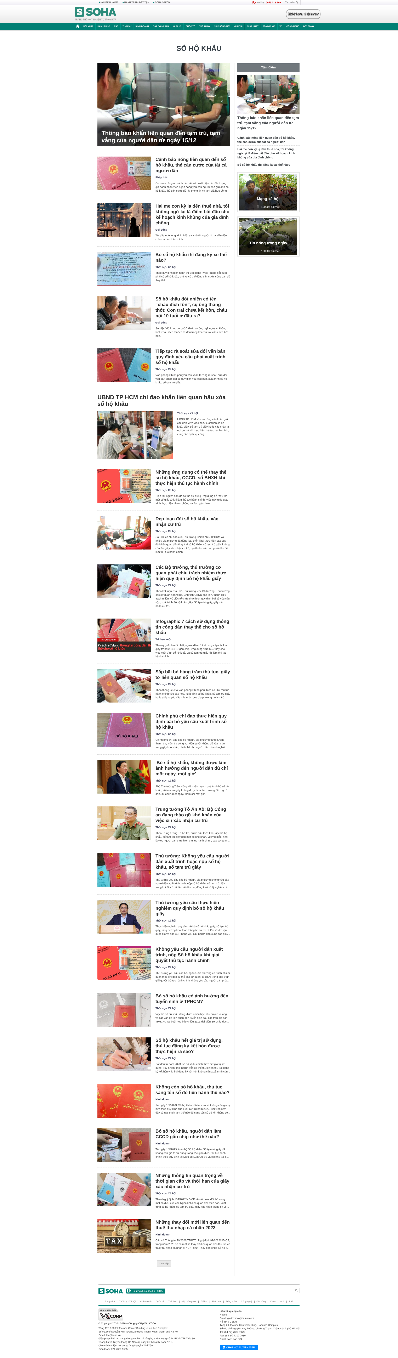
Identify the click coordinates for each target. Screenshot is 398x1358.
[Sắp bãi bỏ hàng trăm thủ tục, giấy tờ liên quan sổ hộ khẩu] (124, 686)
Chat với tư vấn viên (240, 1347)
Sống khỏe (269, 26)
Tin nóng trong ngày (268, 243)
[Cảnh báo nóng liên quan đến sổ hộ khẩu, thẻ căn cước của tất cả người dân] (124, 173)
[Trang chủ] (95, 14)
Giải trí (238, 26)
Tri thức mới (163, 639)
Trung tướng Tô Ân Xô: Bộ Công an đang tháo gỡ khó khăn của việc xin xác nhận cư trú (190, 815)
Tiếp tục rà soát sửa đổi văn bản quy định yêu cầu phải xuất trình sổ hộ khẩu (190, 357)
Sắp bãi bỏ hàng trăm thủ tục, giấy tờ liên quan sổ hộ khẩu (192, 674)
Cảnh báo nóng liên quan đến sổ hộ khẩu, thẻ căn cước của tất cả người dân (191, 165)
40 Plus (177, 26)
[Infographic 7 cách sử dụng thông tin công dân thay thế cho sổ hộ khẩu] (124, 635)
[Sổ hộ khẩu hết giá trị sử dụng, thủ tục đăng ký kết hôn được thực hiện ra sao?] (124, 1054)
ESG (116, 26)
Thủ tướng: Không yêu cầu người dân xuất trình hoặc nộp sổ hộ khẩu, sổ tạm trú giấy (192, 861)
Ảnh (282, 1302)
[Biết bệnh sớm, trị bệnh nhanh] (303, 14)
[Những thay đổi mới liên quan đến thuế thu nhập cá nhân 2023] (124, 1236)
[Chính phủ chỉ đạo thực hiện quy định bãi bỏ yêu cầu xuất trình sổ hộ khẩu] (124, 730)
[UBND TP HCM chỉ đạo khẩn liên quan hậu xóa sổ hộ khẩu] (135, 435)
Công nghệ (292, 26)
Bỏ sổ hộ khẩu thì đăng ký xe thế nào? (191, 257)
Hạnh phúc (103, 26)
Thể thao (204, 26)
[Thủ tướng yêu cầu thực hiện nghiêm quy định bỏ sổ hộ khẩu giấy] (124, 917)
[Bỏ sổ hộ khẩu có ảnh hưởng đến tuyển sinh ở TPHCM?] (124, 1010)
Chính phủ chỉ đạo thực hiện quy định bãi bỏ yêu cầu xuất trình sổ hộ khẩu (191, 721)
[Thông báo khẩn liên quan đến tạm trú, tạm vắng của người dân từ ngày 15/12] (163, 104)
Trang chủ (110, 1302)
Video (273, 1302)
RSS (291, 1302)
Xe (280, 26)
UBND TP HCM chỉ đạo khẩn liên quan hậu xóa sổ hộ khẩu (161, 400)
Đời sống (308, 26)
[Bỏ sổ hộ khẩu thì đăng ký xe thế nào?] (124, 269)
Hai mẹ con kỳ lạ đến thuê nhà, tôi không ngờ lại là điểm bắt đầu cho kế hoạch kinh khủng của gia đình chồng (192, 214)
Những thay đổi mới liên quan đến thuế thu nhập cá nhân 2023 (192, 1224)
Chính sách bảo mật (231, 1339)
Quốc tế (190, 26)
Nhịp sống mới (222, 26)
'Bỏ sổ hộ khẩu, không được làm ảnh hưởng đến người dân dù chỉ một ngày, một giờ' (191, 768)
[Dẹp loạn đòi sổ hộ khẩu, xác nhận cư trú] (124, 533)
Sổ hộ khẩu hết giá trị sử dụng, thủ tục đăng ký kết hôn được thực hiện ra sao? (189, 1046)
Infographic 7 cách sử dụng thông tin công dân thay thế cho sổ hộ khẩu (192, 627)
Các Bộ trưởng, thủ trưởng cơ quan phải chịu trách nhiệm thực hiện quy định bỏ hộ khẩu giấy (190, 573)
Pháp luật (252, 26)
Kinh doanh (142, 26)
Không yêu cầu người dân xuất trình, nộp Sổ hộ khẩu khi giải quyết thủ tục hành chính (189, 955)
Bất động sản (161, 26)
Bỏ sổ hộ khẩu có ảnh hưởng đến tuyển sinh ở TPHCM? (191, 998)
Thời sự (127, 26)
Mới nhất (88, 26)
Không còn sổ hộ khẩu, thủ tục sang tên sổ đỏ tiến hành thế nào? (192, 1089)
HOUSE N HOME (109, 2)
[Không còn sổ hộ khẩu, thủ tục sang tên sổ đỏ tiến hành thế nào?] (124, 1101)
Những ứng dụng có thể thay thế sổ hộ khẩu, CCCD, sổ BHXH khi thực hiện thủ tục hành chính (190, 477)
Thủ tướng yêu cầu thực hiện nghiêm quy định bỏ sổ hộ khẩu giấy (189, 908)
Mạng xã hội (268, 199)
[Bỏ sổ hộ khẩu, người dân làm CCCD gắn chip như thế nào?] (124, 1145)
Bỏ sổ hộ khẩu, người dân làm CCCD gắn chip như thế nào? (188, 1133)
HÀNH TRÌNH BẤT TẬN (136, 2)
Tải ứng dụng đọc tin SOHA (147, 1291)
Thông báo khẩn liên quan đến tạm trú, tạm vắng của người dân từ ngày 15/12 (161, 136)
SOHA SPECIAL (163, 2)
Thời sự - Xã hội (165, 267)
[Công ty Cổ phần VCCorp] (148, 1314)
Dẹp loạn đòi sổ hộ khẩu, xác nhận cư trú (186, 521)
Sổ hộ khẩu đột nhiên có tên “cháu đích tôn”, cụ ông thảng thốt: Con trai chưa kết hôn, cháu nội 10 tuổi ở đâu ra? (191, 307)
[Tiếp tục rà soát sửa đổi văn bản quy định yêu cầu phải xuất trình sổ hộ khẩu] (124, 365)
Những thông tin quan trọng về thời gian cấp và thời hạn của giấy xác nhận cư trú (192, 1181)
